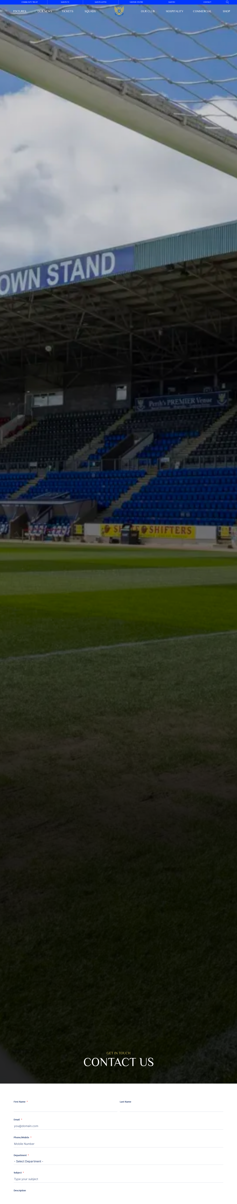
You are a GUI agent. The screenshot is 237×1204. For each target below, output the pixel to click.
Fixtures (19, 11)
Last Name (125, 1101)
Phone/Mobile (21, 1137)
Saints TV (65, 2)
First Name (19, 1101)
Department (20, 1155)
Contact (207, 2)
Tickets (67, 11)
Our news (45, 11)
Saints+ (171, 2)
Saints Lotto (100, 2)
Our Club (148, 11)
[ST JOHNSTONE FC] (119, 11)
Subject (18, 1172)
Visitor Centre (136, 2)
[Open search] (227, 2)
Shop (226, 11)
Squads (90, 11)
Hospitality (174, 11)
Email (17, 1119)
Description (20, 1190)
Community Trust (29, 2)
